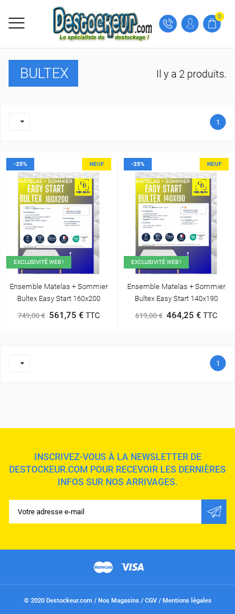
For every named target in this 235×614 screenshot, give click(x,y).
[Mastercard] (103, 567)
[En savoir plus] (71, 163)
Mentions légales (187, 600)
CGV (151, 600)
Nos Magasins (118, 600)
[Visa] (132, 567)
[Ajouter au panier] (47, 163)
